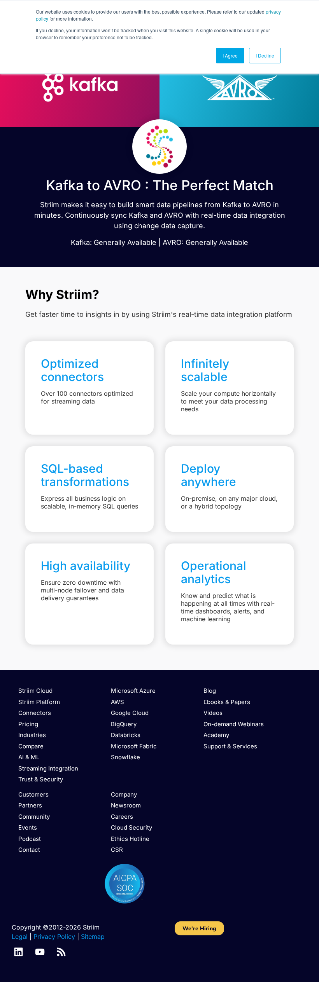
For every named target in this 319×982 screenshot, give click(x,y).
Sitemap (93, 936)
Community (34, 816)
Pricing (28, 724)
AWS (117, 702)
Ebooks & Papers (226, 702)
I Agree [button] (230, 55)
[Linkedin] (18, 952)
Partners (30, 805)
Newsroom (126, 805)
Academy (216, 735)
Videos (213, 712)
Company (124, 794)
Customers (33, 794)
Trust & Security (40, 779)
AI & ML (28, 757)
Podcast (29, 838)
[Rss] (61, 952)
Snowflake (125, 757)
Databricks (125, 735)
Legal (20, 936)
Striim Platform (39, 702)
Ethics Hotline (130, 838)
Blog (209, 690)
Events (27, 827)
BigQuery (124, 724)
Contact (29, 849)
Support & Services (230, 746)
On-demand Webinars (233, 724)
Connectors (34, 712)
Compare (31, 746)
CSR (117, 849)
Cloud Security (131, 827)
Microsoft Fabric (134, 746)
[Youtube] (40, 952)
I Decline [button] (265, 55)
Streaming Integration (48, 768)
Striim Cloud (35, 690)
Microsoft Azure (133, 690)
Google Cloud (130, 712)
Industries (32, 735)
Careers (122, 816)
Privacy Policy (54, 936)
